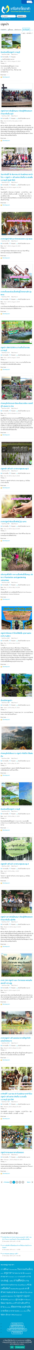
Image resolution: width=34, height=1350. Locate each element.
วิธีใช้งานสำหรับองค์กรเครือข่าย (17, 1330)
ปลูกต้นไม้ (4, 1296)
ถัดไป (24, 33)
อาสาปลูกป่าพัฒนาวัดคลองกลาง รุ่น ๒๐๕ (16, 238)
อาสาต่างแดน (14, 1311)
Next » (29, 1182)
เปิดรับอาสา (17, 29)
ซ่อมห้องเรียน (15, 1289)
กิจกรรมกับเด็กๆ (25, 1269)
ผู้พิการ (23, 1299)
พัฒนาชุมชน (6, 1303)
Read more (3, 75)
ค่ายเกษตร (11, 1276)
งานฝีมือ (10, 1281)
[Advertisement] (17, 1210)
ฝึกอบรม (28, 1300)
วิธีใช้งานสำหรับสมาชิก (17, 1327)
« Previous (6, 1182)
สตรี (13, 1303)
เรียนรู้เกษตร (18, 1315)
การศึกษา (5, 1269)
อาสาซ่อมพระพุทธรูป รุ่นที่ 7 (10, 1254)
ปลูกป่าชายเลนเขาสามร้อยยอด (12, 1152)
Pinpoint (13, 57)
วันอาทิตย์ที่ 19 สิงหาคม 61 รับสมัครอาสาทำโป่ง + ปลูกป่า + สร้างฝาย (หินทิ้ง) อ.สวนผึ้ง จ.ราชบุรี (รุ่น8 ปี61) (17, 177)
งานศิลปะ (19, 1280)
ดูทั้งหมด (10, 29)
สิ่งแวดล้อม (8, 1307)
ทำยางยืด (19, 1292)
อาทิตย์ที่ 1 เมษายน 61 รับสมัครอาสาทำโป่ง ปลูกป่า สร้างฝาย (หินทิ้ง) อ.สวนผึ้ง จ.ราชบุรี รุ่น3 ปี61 (16, 1096)
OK (12, 1347)
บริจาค (30, 1292)
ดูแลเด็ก (22, 1289)
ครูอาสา (8, 1272)
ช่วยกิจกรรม (12, 1285)
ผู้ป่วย (18, 1299)
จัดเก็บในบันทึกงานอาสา (8, 59)
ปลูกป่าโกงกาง (11, 1299)
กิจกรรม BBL (13, 1269)
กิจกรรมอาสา (6, 77)
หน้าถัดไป (29, 33)
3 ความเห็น (5, 868)
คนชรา (2, 1273)
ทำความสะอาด (8, 1292)
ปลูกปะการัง (11, 1296)
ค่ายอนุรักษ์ (28, 1273)
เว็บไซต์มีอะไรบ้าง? (17, 1324)
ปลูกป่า (20, 1295)
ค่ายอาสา (4, 1276)
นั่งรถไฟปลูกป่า (6, 700)
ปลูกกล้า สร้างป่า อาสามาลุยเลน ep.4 (15, 863)
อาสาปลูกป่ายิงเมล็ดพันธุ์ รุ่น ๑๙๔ (13, 521)
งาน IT (16, 1276)
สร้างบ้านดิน (19, 1303)
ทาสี (27, 1288)
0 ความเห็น (5, 57)
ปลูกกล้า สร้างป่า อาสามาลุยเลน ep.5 (15, 468)
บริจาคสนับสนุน (17, 1333)
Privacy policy (20, 1347)
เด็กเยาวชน (10, 1314)
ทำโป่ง (25, 1292)
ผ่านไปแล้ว (26, 30)
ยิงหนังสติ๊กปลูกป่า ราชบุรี (10, 52)
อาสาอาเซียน (23, 1311)
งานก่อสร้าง (22, 1276)
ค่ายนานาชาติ (18, 1273)
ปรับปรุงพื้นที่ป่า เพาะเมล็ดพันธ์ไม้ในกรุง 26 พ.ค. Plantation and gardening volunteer (17, 577)
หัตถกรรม (16, 1306)
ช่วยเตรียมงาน (22, 1285)
